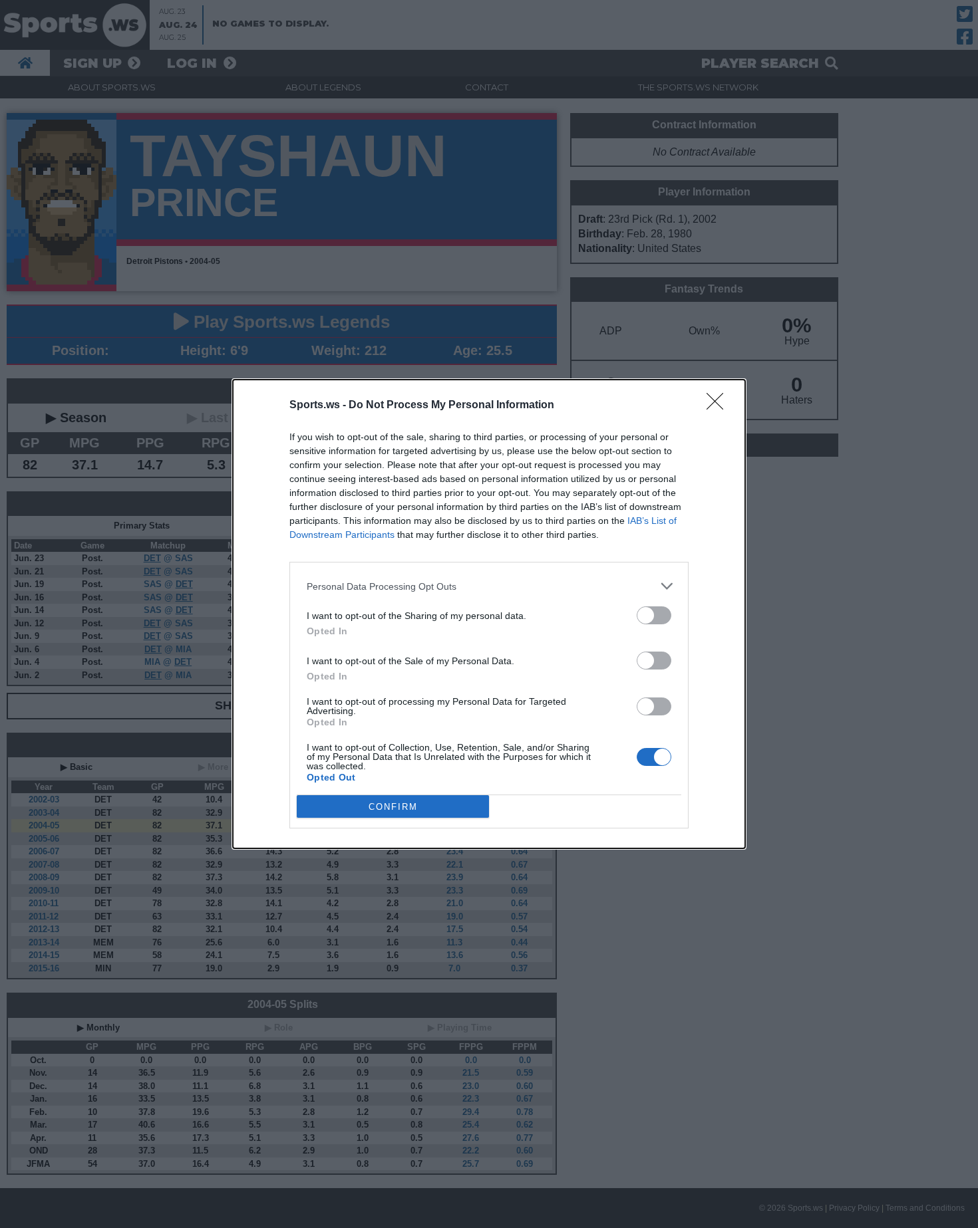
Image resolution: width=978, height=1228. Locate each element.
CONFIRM (393, 807)
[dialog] (489, 614)
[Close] (719, 405)
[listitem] (489, 586)
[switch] (654, 615)
